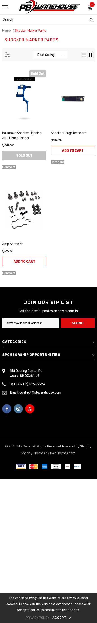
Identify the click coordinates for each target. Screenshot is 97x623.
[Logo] (49, 7)
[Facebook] (6, 408)
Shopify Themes (33, 453)
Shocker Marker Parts (30, 31)
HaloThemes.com (62, 453)
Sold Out (24, 156)
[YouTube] (29, 408)
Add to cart (73, 151)
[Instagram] (18, 408)
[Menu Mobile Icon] (5, 7)
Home (6, 31)
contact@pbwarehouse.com (40, 392)
